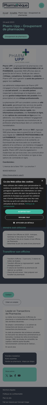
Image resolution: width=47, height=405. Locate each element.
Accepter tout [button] (24, 212)
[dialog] (23, 202)
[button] (23, 222)
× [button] (42, 181)
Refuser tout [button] (24, 217)
